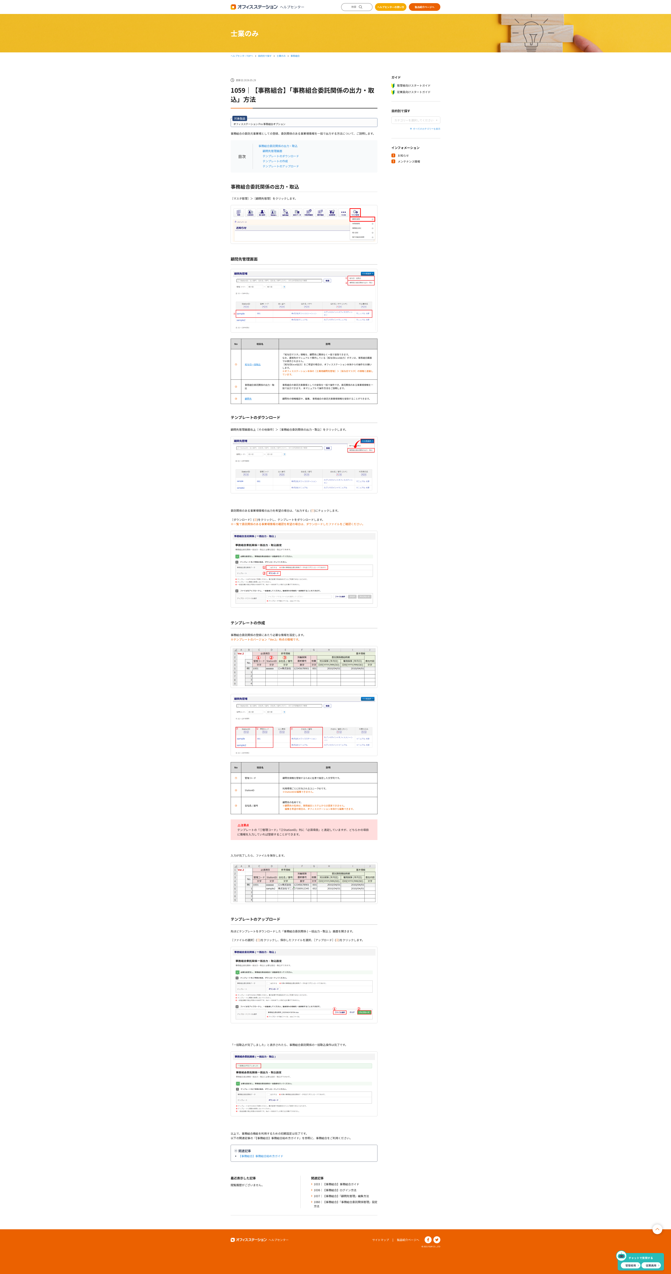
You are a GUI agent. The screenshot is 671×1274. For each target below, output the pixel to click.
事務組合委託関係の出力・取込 (278, 146)
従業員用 (651, 1265)
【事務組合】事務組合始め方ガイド (261, 1156)
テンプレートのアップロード (281, 166)
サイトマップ (380, 1240)
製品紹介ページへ (424, 7)
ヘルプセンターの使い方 (390, 7)
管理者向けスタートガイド (414, 85)
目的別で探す (265, 55)
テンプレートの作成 (275, 161)
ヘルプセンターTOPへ (242, 55)
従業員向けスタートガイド (414, 92)
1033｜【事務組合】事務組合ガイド (336, 1184)
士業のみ (281, 55)
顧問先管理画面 (272, 151)
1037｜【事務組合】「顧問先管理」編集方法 (341, 1196)
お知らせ (403, 155)
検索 (353, 6)
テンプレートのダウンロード (281, 156)
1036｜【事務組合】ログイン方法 (335, 1190)
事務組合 (295, 55)
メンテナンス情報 (409, 161)
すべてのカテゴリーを (424, 128)
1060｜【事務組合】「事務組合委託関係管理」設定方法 (345, 1204)
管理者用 (630, 1265)
